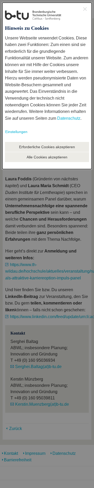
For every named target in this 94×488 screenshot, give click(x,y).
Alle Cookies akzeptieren (47, 157)
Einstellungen (16, 132)
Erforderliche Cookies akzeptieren (47, 147)
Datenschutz (68, 118)
